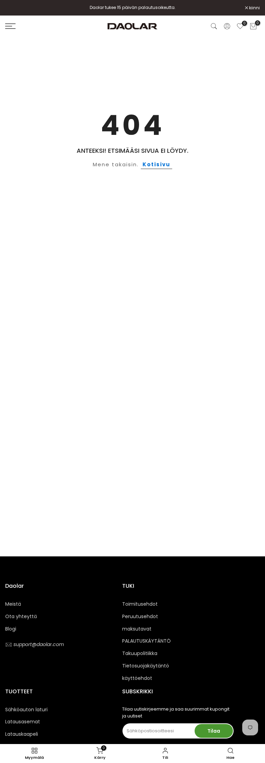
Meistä (13, 604)
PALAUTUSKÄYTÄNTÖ (146, 640)
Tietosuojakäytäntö (145, 665)
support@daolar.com (38, 644)
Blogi (10, 628)
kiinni (14, 8)
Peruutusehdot (140, 616)
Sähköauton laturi (26, 709)
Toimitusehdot (140, 604)
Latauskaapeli (21, 734)
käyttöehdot (137, 678)
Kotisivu (156, 164)
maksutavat (136, 628)
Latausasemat (22, 721)
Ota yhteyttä (21, 616)
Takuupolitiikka (139, 653)
